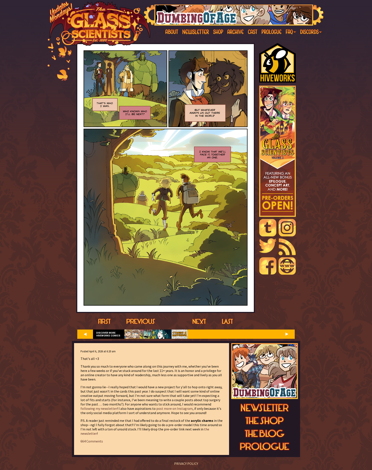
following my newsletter (99, 408)
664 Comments (92, 441)
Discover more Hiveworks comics (108, 334)
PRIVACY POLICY (186, 463)
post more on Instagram (174, 408)
